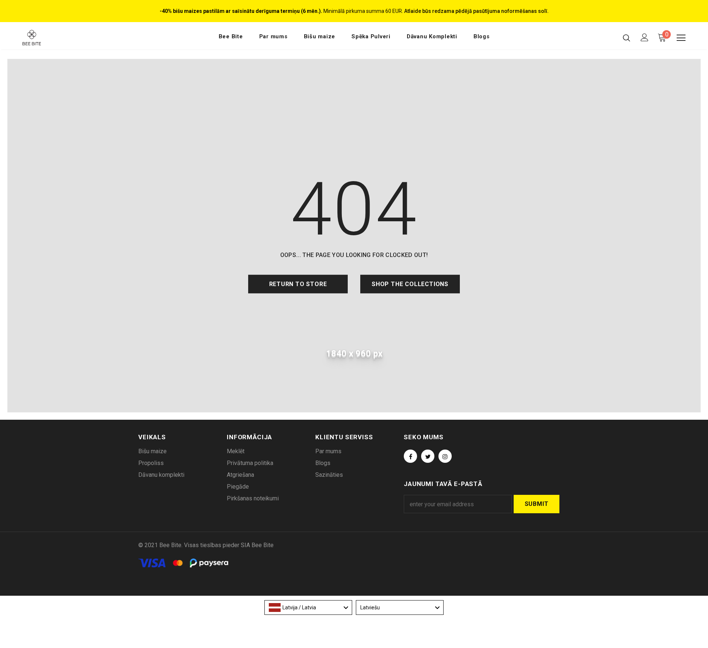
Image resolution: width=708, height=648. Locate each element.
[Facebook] (410, 456)
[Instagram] (445, 456)
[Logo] (65, 37)
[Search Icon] (626, 37)
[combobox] (308, 607)
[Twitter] (427, 456)
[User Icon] (645, 37)
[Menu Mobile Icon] (681, 38)
